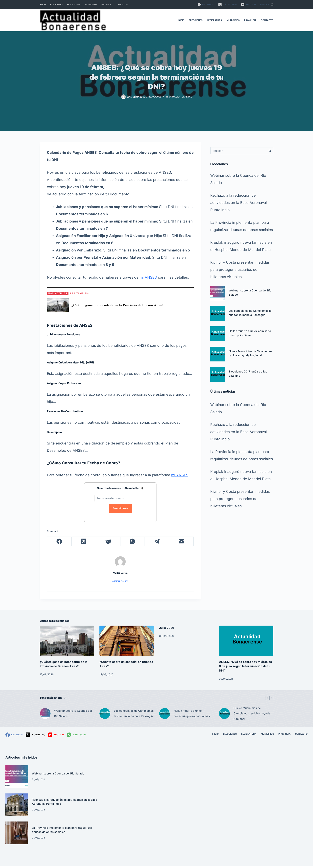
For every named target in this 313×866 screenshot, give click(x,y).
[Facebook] (59, 541)
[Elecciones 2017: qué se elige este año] (217, 374)
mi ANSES (148, 277)
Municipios (91, 4)
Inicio (43, 4)
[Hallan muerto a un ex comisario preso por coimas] (217, 333)
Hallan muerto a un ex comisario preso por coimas (192, 713)
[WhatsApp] (132, 541)
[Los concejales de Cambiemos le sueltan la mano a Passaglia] (217, 313)
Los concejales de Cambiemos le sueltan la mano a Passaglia (134, 713)
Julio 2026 (166, 628)
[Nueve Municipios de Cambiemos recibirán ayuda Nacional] (217, 354)
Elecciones (56, 4)
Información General (179, 96)
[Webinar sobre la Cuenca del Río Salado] (217, 293)
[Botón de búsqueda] (269, 150)
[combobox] (238, 150)
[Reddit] (108, 541)
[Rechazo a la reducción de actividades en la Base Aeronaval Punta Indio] (16, 804)
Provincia (106, 4)
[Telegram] (157, 541)
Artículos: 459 (120, 581)
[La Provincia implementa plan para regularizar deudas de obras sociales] (16, 832)
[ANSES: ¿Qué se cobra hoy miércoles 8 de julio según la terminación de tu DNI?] (246, 641)
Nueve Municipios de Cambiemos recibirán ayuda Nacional (251, 713)
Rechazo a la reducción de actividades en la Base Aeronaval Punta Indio (238, 202)
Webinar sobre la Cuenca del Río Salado (73, 713)
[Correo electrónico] (181, 541)
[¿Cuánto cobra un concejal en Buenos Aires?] (126, 641)
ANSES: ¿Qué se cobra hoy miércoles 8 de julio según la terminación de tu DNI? (245, 666)
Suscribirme (120, 508)
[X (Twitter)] (84, 541)
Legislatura (74, 4)
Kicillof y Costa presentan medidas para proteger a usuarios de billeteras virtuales (240, 269)
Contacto (122, 4)
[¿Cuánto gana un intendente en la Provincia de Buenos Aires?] (67, 641)
